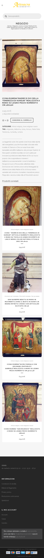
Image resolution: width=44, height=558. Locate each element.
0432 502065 (31, 531)
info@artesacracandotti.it (23, 534)
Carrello (4, 523)
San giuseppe (35, 296)
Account (4, 515)
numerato (13, 132)
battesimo (17, 129)
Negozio (15, 26)
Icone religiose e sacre (30, 126)
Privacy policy (6, 492)
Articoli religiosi (17, 126)
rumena (20, 132)
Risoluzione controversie (10, 496)
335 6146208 (20, 537)
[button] (20, 39)
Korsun (28, 129)
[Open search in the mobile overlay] (22, 15)
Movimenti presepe (25, 296)
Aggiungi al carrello (22, 120)
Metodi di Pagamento (9, 488)
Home (9, 26)
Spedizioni (5, 500)
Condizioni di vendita (9, 484)
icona (23, 129)
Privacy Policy (13, 556)
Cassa (4, 519)
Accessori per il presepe (11, 296)
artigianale (9, 129)
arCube (33, 556)
